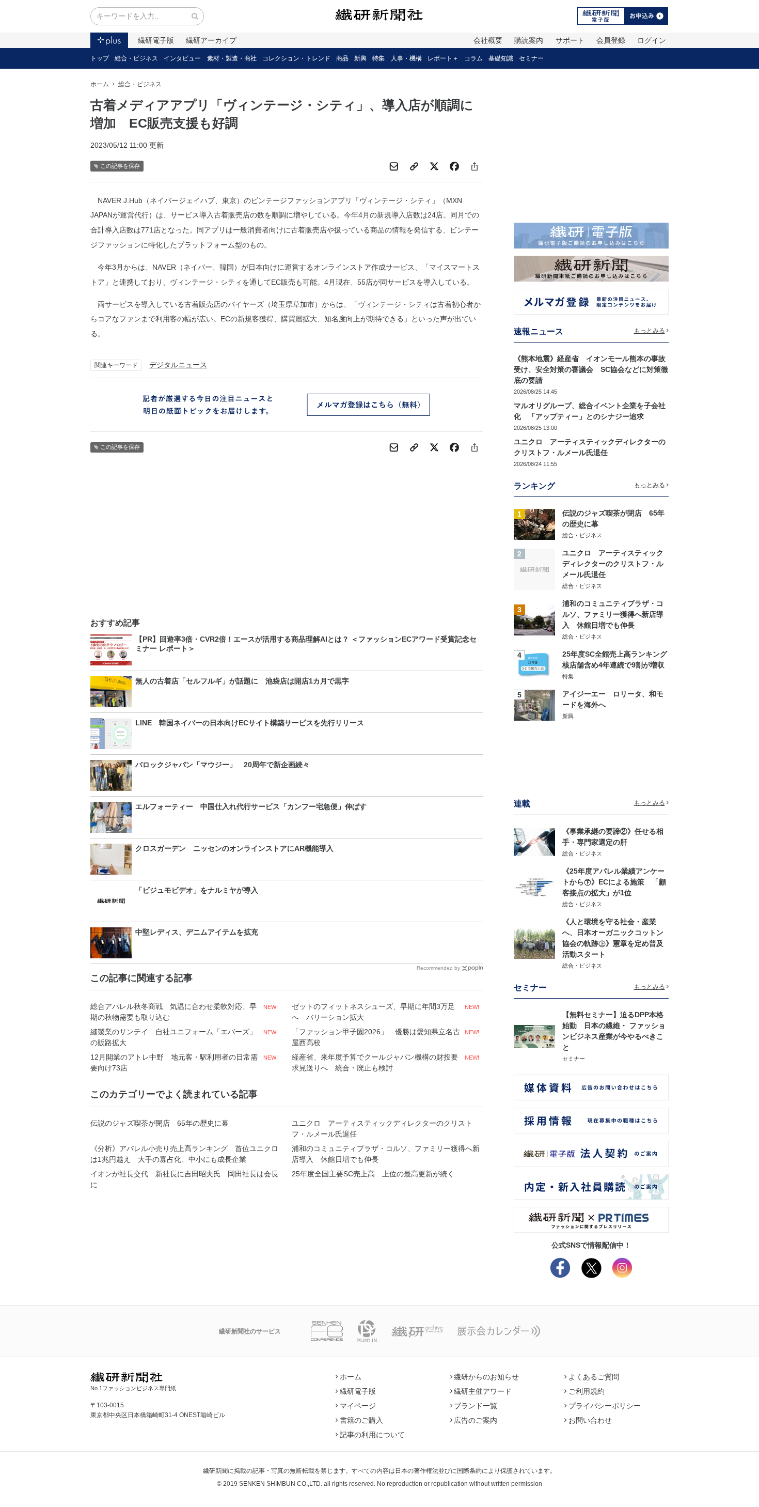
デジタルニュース (178, 365)
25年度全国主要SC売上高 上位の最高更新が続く (373, 1174)
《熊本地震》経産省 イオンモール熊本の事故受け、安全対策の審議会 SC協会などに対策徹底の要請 (591, 369)
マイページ (358, 1406)
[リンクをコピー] (414, 166)
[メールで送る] (394, 166)
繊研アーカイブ (211, 40)
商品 (342, 58)
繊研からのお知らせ (486, 1377)
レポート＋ (443, 58)
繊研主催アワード (483, 1391)
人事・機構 (406, 58)
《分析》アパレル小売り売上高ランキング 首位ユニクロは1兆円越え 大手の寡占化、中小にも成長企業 (184, 1153)
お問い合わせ (590, 1420)
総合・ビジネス (136, 58)
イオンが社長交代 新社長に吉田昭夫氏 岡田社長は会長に (184, 1179)
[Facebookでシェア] (454, 166)
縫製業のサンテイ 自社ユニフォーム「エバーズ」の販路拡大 (173, 1037)
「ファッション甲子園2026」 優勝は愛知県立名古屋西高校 (376, 1037)
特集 (378, 58)
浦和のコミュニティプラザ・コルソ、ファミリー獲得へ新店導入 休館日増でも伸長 (386, 1153)
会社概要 (487, 40)
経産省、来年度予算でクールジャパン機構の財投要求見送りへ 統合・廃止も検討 (375, 1062)
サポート (570, 40)
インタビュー (182, 58)
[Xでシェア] (434, 166)
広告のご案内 (475, 1420)
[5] (534, 704)
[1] (534, 523)
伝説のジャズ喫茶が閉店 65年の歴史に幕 (159, 1123)
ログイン (651, 40)
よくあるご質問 (593, 1377)
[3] (534, 619)
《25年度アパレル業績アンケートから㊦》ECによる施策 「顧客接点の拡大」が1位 (614, 882)
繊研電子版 (156, 40)
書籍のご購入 (361, 1420)
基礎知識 (500, 58)
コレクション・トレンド (296, 58)
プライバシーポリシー (604, 1406)
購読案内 (528, 40)
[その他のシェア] (474, 166)
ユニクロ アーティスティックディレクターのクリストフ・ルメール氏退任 (382, 1128)
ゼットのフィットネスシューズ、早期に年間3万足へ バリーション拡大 (373, 1011)
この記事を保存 (120, 166)
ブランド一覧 (475, 1406)
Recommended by (438, 968)
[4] (534, 664)
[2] (534, 569)
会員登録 (610, 40)
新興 (360, 58)
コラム (473, 58)
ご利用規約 (586, 1391)
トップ (99, 58)
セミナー (531, 58)
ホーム (99, 84)
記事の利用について (372, 1435)
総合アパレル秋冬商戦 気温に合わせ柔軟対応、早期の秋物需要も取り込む (173, 1011)
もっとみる (649, 330)
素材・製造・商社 (232, 58)
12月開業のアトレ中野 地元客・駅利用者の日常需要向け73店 (174, 1062)
